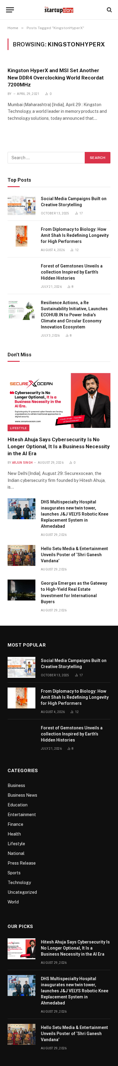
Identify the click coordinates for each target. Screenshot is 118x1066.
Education (18, 804)
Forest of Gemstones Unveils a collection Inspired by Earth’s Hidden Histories (72, 272)
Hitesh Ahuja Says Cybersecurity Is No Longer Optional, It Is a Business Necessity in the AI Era (59, 446)
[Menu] (10, 10)
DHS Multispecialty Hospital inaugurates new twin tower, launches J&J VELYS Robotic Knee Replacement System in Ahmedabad (74, 514)
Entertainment (22, 814)
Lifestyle (18, 428)
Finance (15, 824)
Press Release (22, 863)
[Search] (109, 10)
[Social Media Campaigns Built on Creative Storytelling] (21, 205)
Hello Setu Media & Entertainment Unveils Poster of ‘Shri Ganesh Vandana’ (74, 554)
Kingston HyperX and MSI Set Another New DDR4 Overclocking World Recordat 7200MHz (56, 77)
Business (16, 785)
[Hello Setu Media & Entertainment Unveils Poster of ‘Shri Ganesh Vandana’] (21, 555)
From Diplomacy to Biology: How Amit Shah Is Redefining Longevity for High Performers (75, 235)
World (13, 902)
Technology (19, 882)
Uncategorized (22, 892)
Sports (14, 872)
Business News (22, 795)
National (16, 853)
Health (14, 834)
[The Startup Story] (59, 10)
